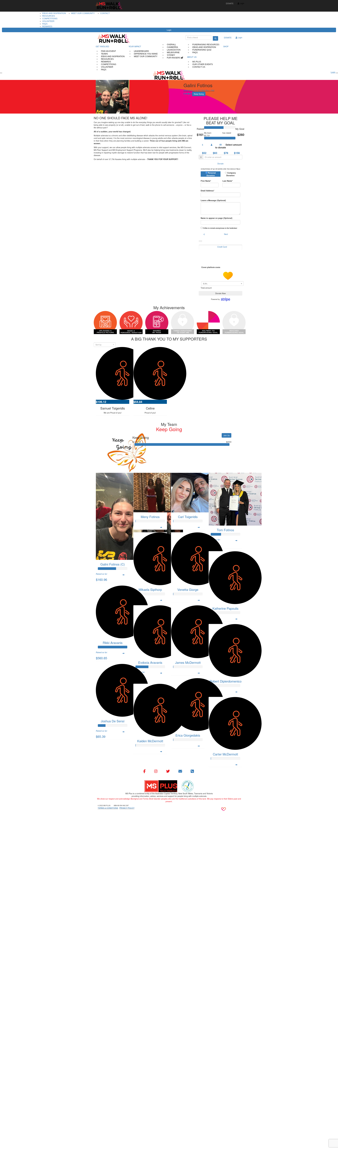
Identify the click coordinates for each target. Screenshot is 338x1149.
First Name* (206, 180)
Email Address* (207, 190)
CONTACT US (198, 67)
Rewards (47, 26)
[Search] (215, 38)
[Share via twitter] (186, 93)
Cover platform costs (211, 267)
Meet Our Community (145, 56)
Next (226, 234)
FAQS (45, 24)
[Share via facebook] (184, 93)
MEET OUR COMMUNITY (83, 13)
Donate (220, 163)
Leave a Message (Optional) (213, 200)
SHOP (225, 46)
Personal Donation (211, 174)
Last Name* (227, 180)
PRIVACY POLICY (126, 808)
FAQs (103, 69)
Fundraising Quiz (201, 50)
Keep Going (217, 132)
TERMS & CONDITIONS (108, 808)
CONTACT (105, 13)
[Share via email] (188, 93)
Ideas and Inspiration (54, 13)
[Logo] (109, 5)
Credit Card (222, 246)
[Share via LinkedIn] (191, 93)
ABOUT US (191, 57)
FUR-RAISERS (174, 58)
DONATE (229, 3)
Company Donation (231, 174)
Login (169, 30)
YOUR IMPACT (135, 46)
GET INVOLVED (102, 46)
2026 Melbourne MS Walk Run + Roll (199, 90)
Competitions (49, 18)
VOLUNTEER (48, 21)
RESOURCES (48, 16)
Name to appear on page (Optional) (216, 218)
